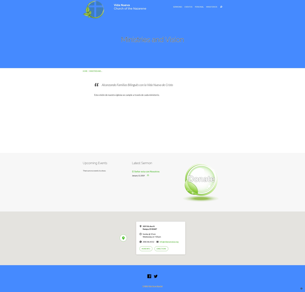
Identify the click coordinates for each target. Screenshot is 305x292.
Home (85, 71)
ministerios (211, 7)
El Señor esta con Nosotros (146, 171)
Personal (199, 7)
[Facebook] (149, 276)
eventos (188, 7)
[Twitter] (156, 276)
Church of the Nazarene (130, 6)
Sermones (177, 7)
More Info (146, 249)
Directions (161, 249)
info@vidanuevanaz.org (169, 242)
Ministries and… (95, 71)
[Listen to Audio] (148, 175)
